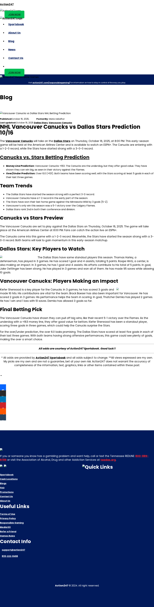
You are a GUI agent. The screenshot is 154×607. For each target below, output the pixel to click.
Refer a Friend (8, 531)
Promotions (7, 492)
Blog (11, 41)
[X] (3, 393)
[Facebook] (3, 387)
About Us (14, 33)
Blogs (3, 483)
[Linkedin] (3, 399)
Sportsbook (16, 24)
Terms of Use (7, 514)
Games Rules (7, 535)
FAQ (2, 487)
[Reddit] (3, 411)
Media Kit (5, 527)
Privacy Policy (8, 518)
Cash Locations (9, 479)
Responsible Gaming (12, 522)
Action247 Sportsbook (51, 358)
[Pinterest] (3, 405)
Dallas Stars (41, 122)
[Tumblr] (3, 417)
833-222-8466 (10, 556)
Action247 (7, 4)
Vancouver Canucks (60, 122)
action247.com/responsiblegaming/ (51, 82)
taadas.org (108, 460)
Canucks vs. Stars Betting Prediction (44, 157)
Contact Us (15, 58)
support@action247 (13, 549)
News (11, 49)
